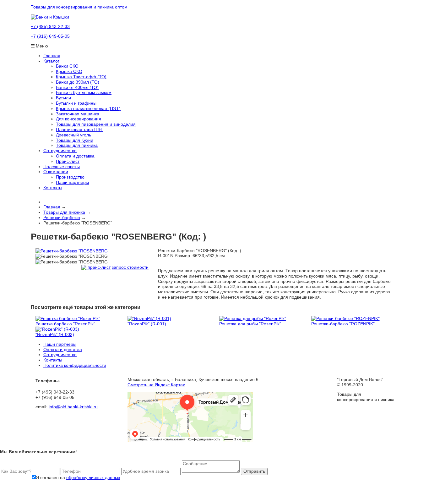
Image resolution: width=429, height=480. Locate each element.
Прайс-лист (67, 161)
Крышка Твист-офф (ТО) (81, 76)
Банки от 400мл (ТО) (77, 87)
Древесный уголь (73, 134)
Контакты (52, 187)
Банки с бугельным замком (83, 92)
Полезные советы (61, 166)
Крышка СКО (69, 71)
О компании (55, 171)
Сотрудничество (60, 150)
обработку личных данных (93, 477)
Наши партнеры (72, 182)
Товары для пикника (77, 145)
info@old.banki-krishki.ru (73, 406)
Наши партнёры (59, 344)
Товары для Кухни (74, 140)
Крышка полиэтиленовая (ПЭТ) (88, 108)
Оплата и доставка (75, 155)
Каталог (51, 60)
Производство (70, 176)
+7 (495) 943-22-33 (50, 26)
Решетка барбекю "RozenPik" (65, 323)
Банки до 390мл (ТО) (77, 82)
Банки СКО (67, 66)
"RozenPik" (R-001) (147, 323)
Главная (51, 55)
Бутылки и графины (76, 103)
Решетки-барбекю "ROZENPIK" (343, 323)
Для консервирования (78, 118)
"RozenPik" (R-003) (54, 334)
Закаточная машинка (77, 113)
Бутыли (63, 97)
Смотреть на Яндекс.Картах (156, 384)
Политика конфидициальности (74, 365)
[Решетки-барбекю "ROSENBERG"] (72, 250)
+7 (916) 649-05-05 (50, 36)
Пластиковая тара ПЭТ (79, 129)
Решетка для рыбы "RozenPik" (250, 323)
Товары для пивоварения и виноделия (96, 124)
